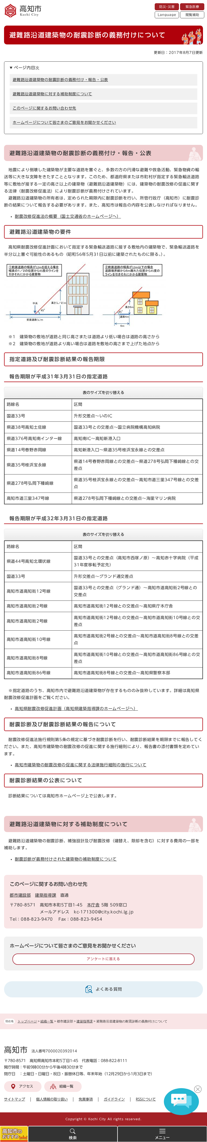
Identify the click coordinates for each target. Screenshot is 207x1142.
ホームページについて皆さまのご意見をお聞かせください (64, 122)
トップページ (27, 1021)
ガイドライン (114, 1099)
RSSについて (146, 1099)
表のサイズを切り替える (103, 392)
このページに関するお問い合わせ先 (44, 108)
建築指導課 (85, 1021)
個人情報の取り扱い (52, 1099)
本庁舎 (93, 905)
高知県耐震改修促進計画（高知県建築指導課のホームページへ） (76, 709)
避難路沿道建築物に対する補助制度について (52, 94)
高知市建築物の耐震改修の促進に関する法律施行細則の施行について (80, 765)
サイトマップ (14, 1099)
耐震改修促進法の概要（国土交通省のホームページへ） (68, 216)
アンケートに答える (103, 959)
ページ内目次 (27, 68)
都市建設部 (20, 895)
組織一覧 (46, 1021)
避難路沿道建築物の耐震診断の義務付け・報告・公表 (60, 80)
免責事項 (86, 1099)
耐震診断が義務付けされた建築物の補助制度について (66, 859)
